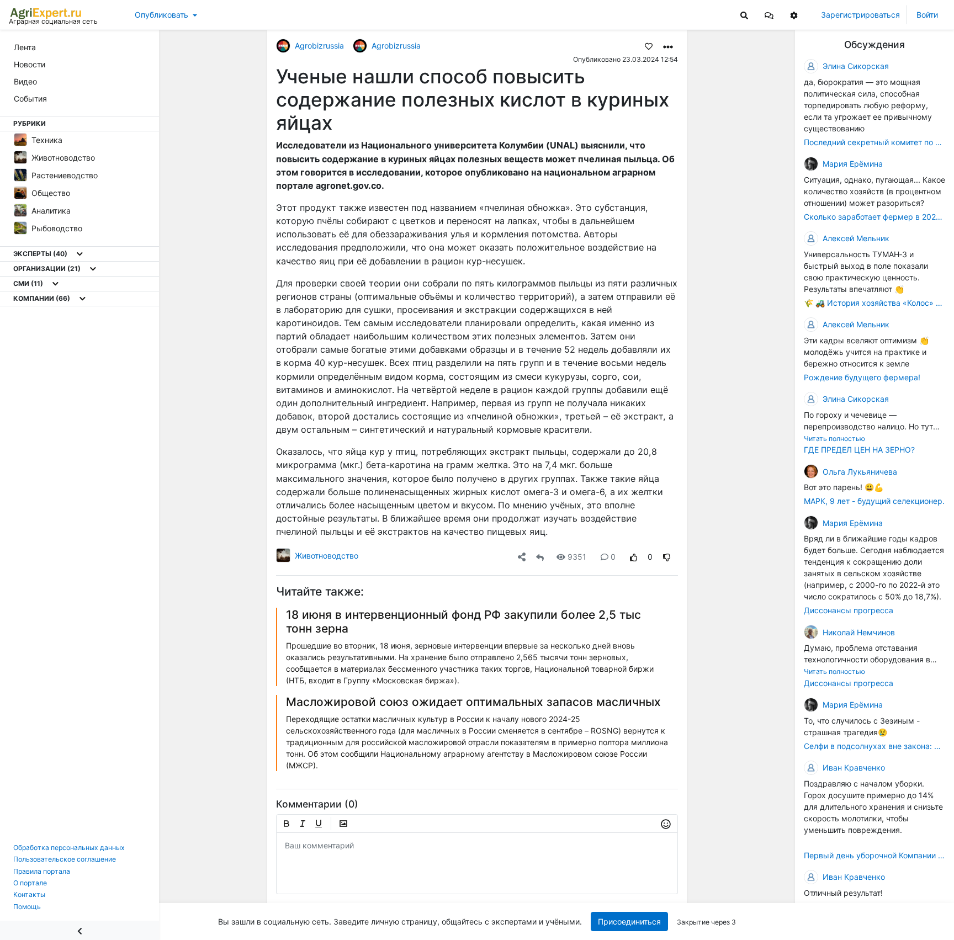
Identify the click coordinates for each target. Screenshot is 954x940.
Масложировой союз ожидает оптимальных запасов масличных (473, 702)
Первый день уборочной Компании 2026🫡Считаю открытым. (874, 855)
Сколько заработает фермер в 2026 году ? (874, 216)
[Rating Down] (667, 556)
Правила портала (41, 871)
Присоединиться (629, 921)
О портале (30, 883)
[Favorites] (648, 46)
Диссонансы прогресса (848, 610)
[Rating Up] (634, 556)
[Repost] (540, 556)
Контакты (29, 894)
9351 (577, 556)
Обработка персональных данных (69, 847)
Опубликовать (161, 14)
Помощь (27, 906)
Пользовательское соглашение (64, 859)
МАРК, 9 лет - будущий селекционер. (874, 501)
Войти (927, 14)
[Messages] (769, 14)
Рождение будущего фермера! (862, 377)
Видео (25, 81)
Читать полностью (834, 438)
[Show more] (80, 254)
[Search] (744, 14)
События (30, 98)
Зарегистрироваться (860, 14)
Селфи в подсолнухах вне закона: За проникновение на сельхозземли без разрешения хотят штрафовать (874, 746)
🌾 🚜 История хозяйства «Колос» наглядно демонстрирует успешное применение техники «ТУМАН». (874, 302)
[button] (769, 14)
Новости (29, 64)
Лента (25, 47)
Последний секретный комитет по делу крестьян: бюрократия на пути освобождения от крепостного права (874, 142)
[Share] (522, 556)
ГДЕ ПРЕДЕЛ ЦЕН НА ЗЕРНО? (859, 449)
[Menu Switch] (79, 930)
